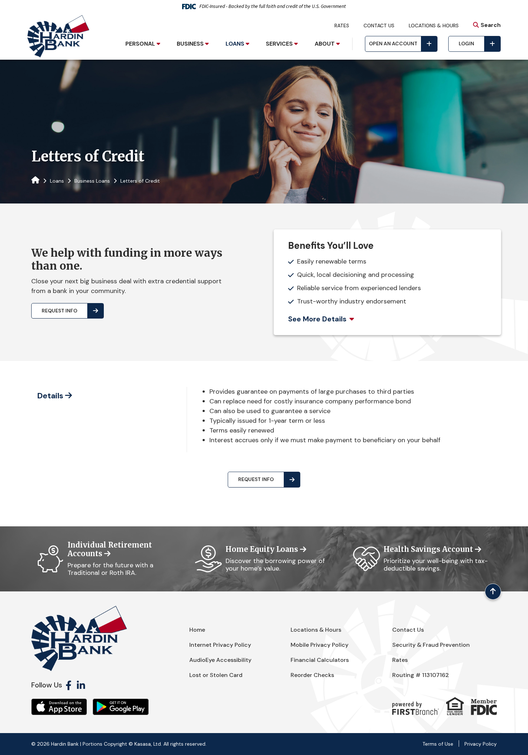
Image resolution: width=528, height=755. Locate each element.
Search (491, 25)
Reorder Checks (312, 675)
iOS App (59, 707)
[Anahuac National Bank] (58, 36)
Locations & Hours (434, 25)
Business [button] (190, 43)
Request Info (59, 310)
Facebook (68, 685)
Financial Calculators (320, 660)
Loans (57, 181)
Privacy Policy (480, 744)
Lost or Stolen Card (215, 675)
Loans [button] (235, 43)
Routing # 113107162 (420, 675)
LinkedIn (81, 685)
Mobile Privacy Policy (319, 645)
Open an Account (393, 43)
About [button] (325, 43)
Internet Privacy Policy (220, 645)
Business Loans (92, 181)
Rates (341, 25)
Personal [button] (140, 43)
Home (197, 629)
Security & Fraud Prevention (431, 645)
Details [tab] (50, 395)
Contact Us (378, 25)
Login (466, 43)
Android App (121, 707)
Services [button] (279, 43)
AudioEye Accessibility (220, 660)
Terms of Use (437, 744)
